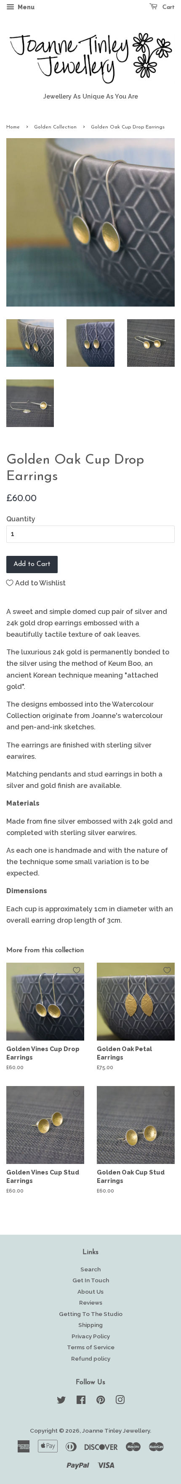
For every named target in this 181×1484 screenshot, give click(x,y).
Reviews (90, 1302)
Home (13, 127)
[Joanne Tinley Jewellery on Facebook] (81, 1401)
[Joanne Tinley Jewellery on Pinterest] (100, 1401)
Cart (168, 7)
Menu (25, 7)
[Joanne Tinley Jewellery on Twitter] (61, 1401)
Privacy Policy (91, 1336)
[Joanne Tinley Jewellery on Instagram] (120, 1401)
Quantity (20, 519)
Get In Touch (90, 1280)
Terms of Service (90, 1347)
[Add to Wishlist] (76, 970)
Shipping (90, 1324)
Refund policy (90, 1358)
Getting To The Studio (90, 1314)
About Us (90, 1291)
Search (90, 1269)
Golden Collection (55, 127)
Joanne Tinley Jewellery (116, 1430)
